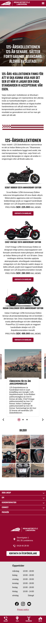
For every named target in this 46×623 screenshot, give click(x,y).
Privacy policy (23, 610)
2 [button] (23, 419)
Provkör (5, 512)
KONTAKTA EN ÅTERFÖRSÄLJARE (23, 554)
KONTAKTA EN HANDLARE (23, 213)
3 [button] (27, 419)
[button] (3, 419)
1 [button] (19, 419)
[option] (23, 383)
